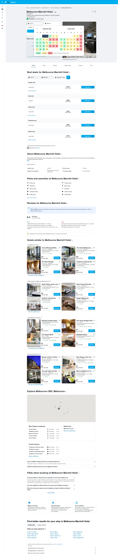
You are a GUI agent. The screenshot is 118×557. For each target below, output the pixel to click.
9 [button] (77, 39)
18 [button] (53, 42)
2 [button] (77, 36)
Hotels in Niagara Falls (78, 537)
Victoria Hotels (44, 7)
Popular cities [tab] (31, 525)
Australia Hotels (33, 7)
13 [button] (37, 42)
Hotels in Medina (77, 533)
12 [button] (56, 39)
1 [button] (43, 36)
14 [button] (40, 42)
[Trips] (2, 21)
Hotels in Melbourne (77, 532)
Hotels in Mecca (54, 532)
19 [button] (56, 42)
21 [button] (40, 46)
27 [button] (37, 49)
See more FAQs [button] (51, 492)
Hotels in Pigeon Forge (32, 533)
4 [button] (53, 36)
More (28, 160)
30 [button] (47, 49)
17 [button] (50, 42)
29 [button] (43, 49)
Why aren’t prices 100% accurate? (36, 553)
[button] (2, 2)
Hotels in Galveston (32, 537)
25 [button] (53, 46)
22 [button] (43, 46)
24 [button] (50, 46)
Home (28, 7)
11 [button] (53, 39)
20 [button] (37, 46)
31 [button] (81, 49)
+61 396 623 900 (31, 17)
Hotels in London (77, 535)
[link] (36, 275)
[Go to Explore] (2, 17)
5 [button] (56, 36)
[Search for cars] (2, 12)
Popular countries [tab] (42, 525)
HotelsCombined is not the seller (36, 548)
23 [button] (47, 46)
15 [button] (43, 42)
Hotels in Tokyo (53, 537)
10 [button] (50, 39)
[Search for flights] (2, 6)
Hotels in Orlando (54, 533)
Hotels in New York (31, 535)
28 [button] (40, 49)
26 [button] (56, 46)
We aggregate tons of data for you (36, 550)
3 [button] (50, 36)
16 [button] (47, 42)
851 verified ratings (39, 19)
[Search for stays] (2, 9)
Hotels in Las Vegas (32, 532)
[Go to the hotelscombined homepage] (10, 2)
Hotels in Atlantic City (55, 535)
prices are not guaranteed (57, 544)
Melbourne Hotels (54, 7)
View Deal (57, 258)
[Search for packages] (2, 15)
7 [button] (40, 39)
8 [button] (43, 39)
